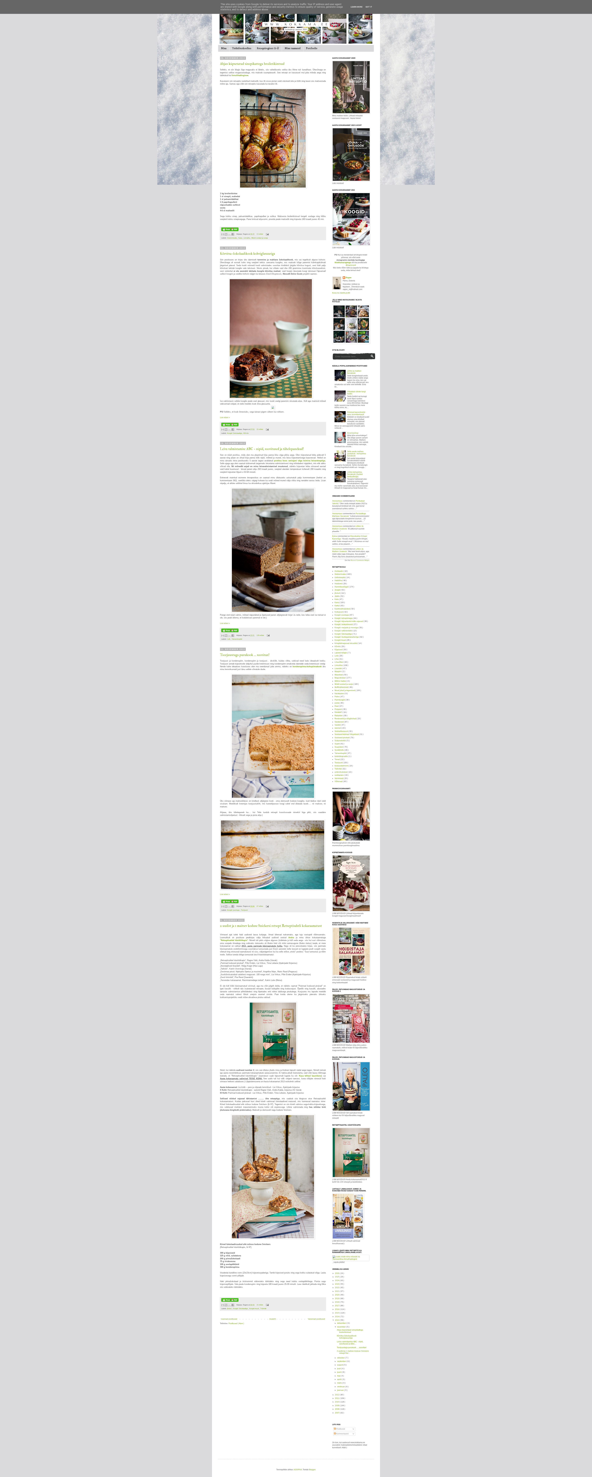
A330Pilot (298, 1470)
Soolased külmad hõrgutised (347, 734)
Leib (229, 639)
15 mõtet (260, 429)
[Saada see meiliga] (222, 234)
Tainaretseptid (237, 639)
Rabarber (339, 715)
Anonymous (337, 501)
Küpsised (339, 650)
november (341, 1327)
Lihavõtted (339, 662)
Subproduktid (340, 741)
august (340, 1365)
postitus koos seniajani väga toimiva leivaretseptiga (299, 460)
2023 (337, 1284)
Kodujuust (339, 612)
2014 (337, 1316)
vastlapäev (339, 775)
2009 (337, 1405)
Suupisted (339, 747)
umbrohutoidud (341, 772)
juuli (339, 1369)
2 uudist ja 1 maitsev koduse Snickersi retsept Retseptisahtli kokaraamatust (271, 926)
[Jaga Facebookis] (232, 234)
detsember (342, 1323)
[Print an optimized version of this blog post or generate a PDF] (229, 230)
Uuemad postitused (229, 1319)
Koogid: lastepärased (344, 624)
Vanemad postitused (316, 1319)
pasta (337, 703)
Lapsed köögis (341, 653)
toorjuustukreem (342, 766)
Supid (337, 744)
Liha (337, 659)
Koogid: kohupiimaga (344, 618)
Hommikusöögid (342, 587)
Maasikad (339, 675)
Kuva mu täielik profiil (341, 293)
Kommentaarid (342, 1434)
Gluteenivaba (232, 238)
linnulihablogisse (240, 75)
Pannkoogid (340, 700)
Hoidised (339, 584)
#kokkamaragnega (343, 262)
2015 (337, 1313)
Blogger (312, 1470)
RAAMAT (339, 712)
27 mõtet (260, 906)
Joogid (338, 590)
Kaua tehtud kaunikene (310, 1076)
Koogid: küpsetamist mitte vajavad (349, 621)
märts (339, 1383)
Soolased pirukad (342, 737)
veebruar (341, 1387)
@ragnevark (351, 265)
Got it (369, 7)
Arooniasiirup (352, 433)
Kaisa (334, 536)
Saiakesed (339, 722)
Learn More (356, 7)
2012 (337, 1395)
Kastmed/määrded (342, 609)
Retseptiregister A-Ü (268, 48)
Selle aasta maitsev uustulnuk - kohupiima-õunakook (356, 453)
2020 (337, 1295)
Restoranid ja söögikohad (346, 719)
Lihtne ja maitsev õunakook (354, 372)
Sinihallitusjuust (341, 731)
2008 (337, 1409)
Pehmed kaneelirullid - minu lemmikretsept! (356, 413)
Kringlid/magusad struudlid (346, 643)
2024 (337, 1280)
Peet (337, 706)
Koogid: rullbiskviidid (343, 631)
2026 (337, 1273)
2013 (337, 1320)
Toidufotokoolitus (241, 48)
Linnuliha (247, 238)
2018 (337, 1302)
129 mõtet (260, 635)
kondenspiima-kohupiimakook (307, 666)
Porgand (338, 709)
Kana (240, 238)
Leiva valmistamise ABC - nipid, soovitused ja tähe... (350, 1343)
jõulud (229, 1308)
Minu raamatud (292, 48)
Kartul (337, 606)
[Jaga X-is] (229, 234)
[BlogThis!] (226, 234)
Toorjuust (244, 910)
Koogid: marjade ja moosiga (347, 628)
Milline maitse (341, 681)
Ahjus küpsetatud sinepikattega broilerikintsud (252, 64)
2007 (337, 1413)
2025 (337, 1277)
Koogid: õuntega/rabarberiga (347, 637)
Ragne (349, 278)
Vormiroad (339, 778)
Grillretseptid (340, 577)
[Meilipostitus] (267, 234)
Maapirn (338, 671)
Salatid (338, 725)
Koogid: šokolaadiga (235, 433)
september (342, 1361)
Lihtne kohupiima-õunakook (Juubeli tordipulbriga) (355, 474)
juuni (339, 1372)
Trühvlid (263, 1308)
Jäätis (337, 596)
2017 (337, 1306)
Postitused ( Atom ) (236, 1323)
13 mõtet (260, 234)
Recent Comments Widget (360, 560)
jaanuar (340, 1390)
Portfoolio (311, 48)
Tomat (337, 759)
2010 (337, 1402)
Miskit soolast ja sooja (259, 238)
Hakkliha (338, 580)
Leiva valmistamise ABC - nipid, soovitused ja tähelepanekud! (262, 449)
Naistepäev (340, 693)
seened (338, 728)
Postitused (340, 1429)
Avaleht (272, 1319)
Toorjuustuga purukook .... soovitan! (244, 655)
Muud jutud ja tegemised (345, 690)
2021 (337, 1291)
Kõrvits (246, 433)
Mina (223, 48)
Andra (291, 937)
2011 (337, 1398)
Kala (337, 599)
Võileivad (339, 781)
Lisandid (338, 668)
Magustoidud (340, 678)
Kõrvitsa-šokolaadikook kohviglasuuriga (247, 253)
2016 (337, 1309)
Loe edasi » (225, 417)
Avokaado (339, 571)
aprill (339, 1379)
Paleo (337, 697)
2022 (337, 1288)
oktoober (341, 1358)
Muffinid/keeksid (342, 687)
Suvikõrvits (339, 750)
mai (339, 1376)
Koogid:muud (254, 1308)
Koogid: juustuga (233, 910)
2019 (337, 1298)
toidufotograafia (341, 756)
